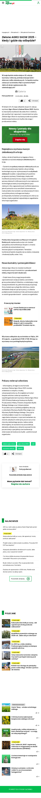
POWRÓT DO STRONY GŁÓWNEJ (20, 789)
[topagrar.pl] (10, 2)
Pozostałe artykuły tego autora (20, 475)
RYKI (33, 444)
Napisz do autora (20, 484)
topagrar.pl (5, 32)
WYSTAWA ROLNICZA (9, 448)
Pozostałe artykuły (18, 579)
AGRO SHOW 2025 (23, 444)
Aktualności (15, 32)
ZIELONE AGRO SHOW (9, 444)
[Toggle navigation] (3, 3)
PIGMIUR (20, 448)
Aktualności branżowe (28, 32)
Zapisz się (20, 139)
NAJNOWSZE (11, 521)
